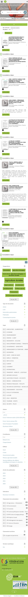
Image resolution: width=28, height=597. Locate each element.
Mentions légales (7, 595)
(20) (13, 299)
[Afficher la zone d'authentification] (5, 1)
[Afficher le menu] (2, 1)
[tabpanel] (14, 286)
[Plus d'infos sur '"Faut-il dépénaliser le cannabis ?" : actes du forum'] (5, 165)
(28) (13, 487)
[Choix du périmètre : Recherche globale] (3, 12)
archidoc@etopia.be (6, 568)
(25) (13, 430)
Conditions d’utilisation (19, 595)
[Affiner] (14, 24)
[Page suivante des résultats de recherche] (22, 24)
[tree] (14, 367)
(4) (14, 321)
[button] (27, 1)
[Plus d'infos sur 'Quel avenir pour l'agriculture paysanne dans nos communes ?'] (5, 188)
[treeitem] (15, 538)
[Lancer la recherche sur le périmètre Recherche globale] (25, 12)
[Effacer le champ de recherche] (21, 12)
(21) (13, 465)
